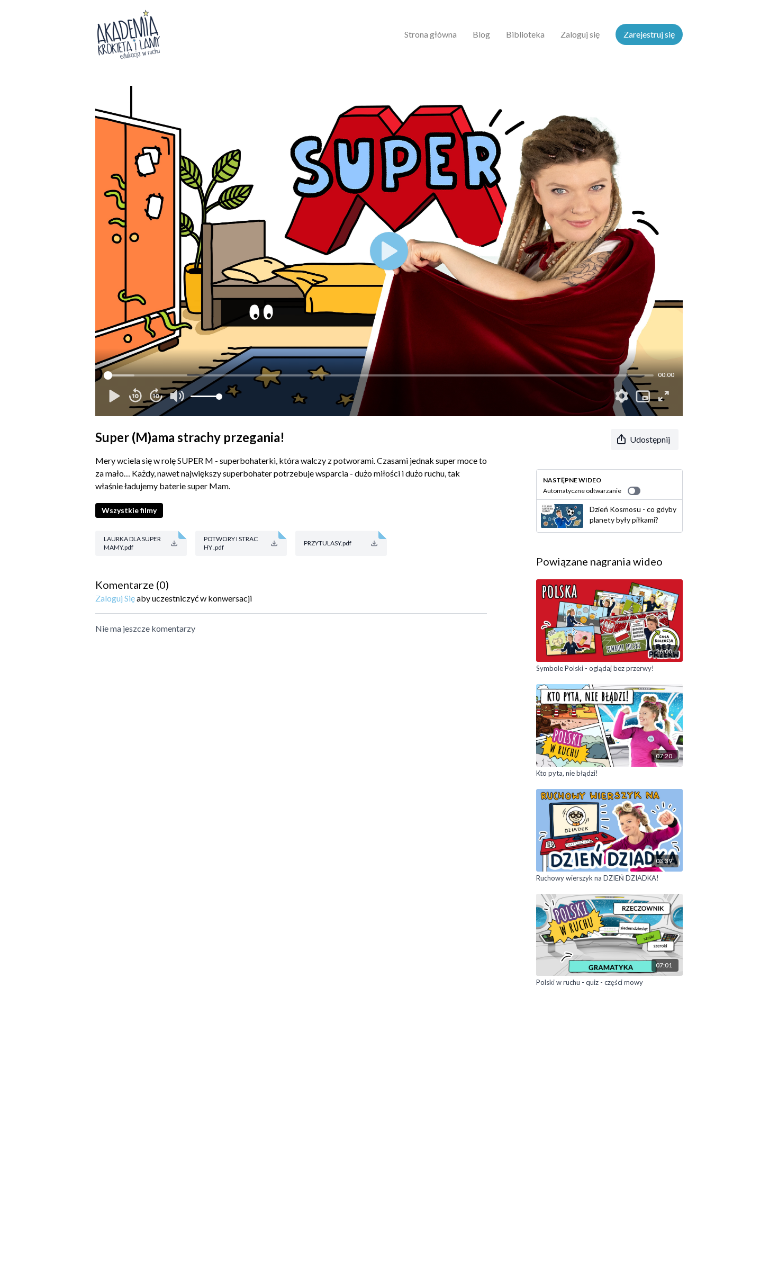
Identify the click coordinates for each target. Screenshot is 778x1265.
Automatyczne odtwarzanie (582, 491)
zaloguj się (115, 598)
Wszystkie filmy (129, 510)
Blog (481, 34)
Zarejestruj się (649, 34)
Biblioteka (525, 34)
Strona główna (430, 34)
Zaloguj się (580, 34)
